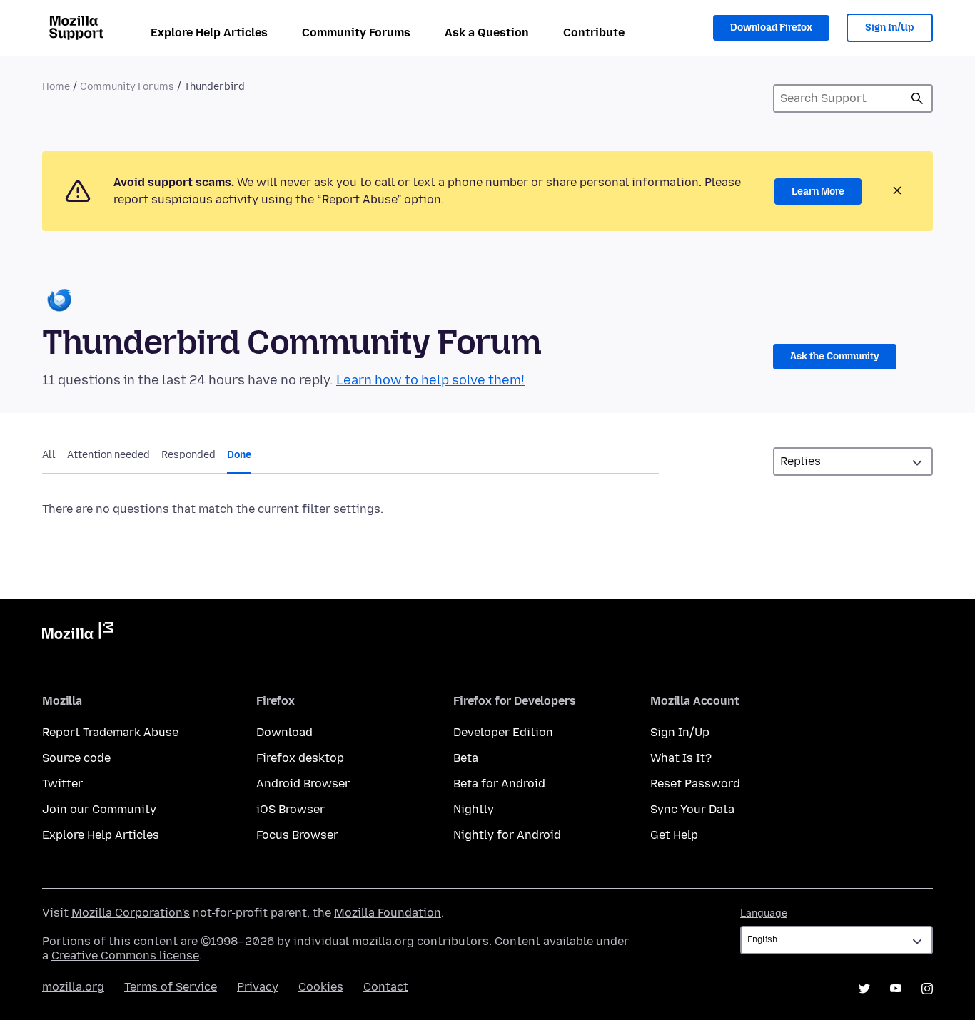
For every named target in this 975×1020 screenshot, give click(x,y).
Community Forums (356, 32)
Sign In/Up (889, 27)
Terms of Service (170, 987)
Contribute (594, 32)
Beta (465, 758)
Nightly (473, 809)
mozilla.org (73, 987)
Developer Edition (503, 732)
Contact (385, 987)
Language (763, 913)
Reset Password (695, 783)
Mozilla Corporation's (130, 912)
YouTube (895, 988)
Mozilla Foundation (387, 912)
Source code (76, 758)
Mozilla (77, 633)
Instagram (927, 988)
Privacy (257, 987)
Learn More (818, 191)
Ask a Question (487, 32)
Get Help (674, 835)
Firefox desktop (300, 758)
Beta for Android (499, 783)
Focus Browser (297, 835)
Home (56, 87)
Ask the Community (834, 356)
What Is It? (681, 758)
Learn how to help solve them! (430, 380)
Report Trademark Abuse (110, 732)
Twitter (62, 783)
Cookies (320, 987)
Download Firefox (771, 27)
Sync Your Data (692, 809)
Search (917, 98)
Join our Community (99, 809)
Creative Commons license (125, 955)
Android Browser (303, 783)
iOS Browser (290, 809)
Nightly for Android (507, 835)
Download (284, 732)
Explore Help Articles (209, 32)
